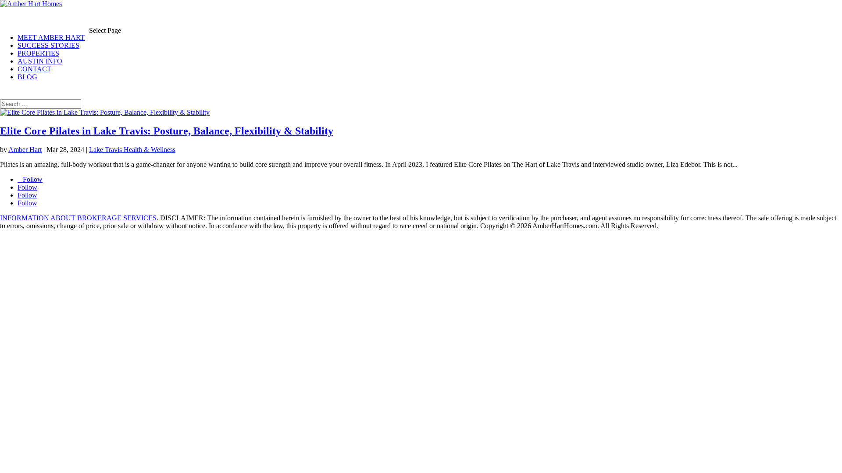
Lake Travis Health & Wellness (132, 149)
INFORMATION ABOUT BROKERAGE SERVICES (78, 218)
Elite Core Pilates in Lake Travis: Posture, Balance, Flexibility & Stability (166, 131)
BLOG (27, 77)
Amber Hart (25, 149)
